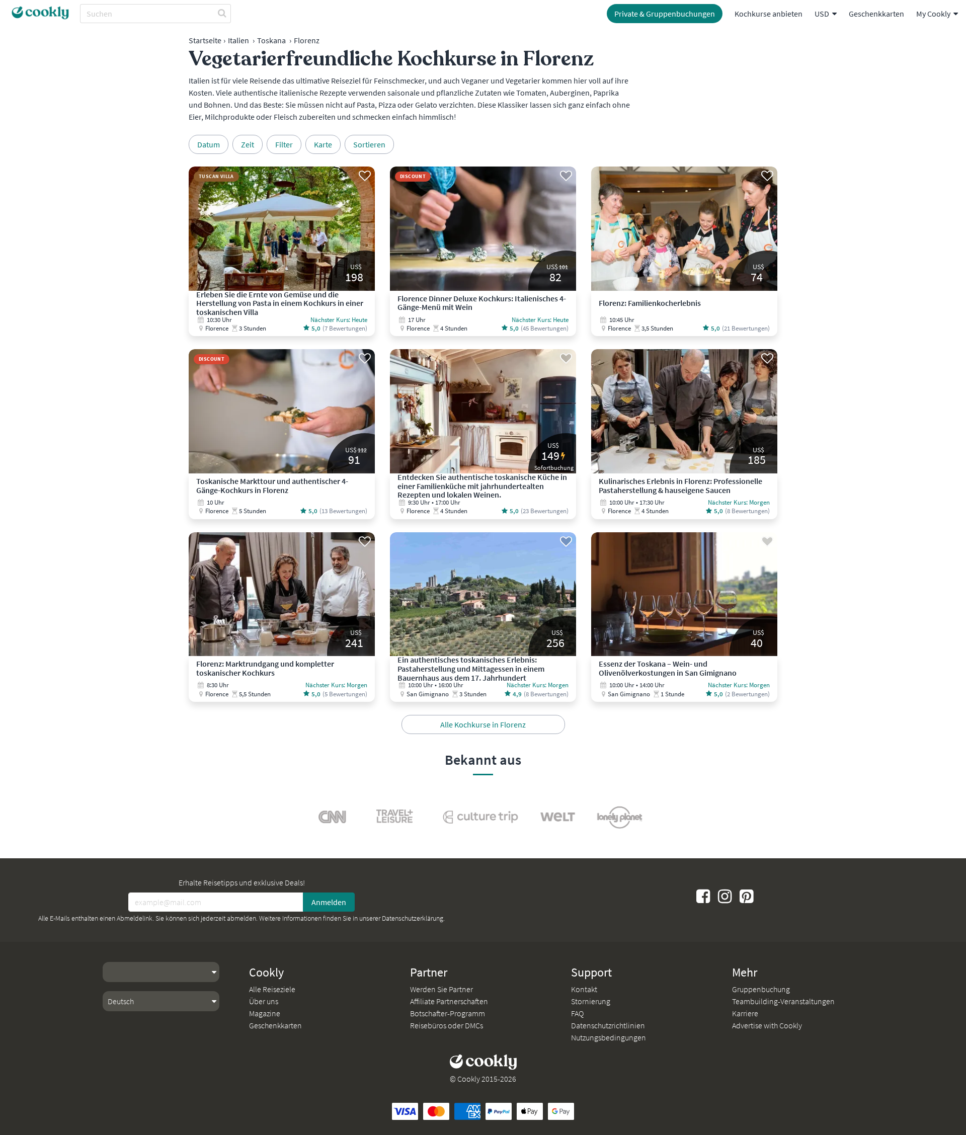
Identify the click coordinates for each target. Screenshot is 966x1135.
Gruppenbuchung (761, 989)
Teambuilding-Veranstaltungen (783, 1001)
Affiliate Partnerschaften (449, 1001)
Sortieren (369, 144)
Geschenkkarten (876, 14)
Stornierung (590, 1001)
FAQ (577, 1013)
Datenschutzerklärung (412, 918)
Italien (238, 40)
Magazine (264, 1013)
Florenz (306, 40)
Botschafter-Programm (447, 1013)
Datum (208, 144)
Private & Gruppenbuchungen (664, 14)
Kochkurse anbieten (768, 14)
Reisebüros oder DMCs (446, 1025)
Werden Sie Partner (441, 989)
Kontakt (584, 989)
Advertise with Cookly (767, 1025)
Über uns (263, 1001)
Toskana (271, 40)
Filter (284, 144)
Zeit (247, 144)
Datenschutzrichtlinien (608, 1025)
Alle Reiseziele (272, 989)
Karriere (745, 1013)
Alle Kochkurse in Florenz (483, 724)
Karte (323, 144)
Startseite (205, 40)
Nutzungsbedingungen (608, 1037)
